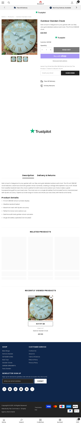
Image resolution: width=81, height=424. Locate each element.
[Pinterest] (16, 389)
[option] (40, 316)
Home (3, 17)
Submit (40, 381)
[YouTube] (27, 389)
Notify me (40, 324)
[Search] (9, 2)
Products (11, 17)
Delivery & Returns (46, 175)
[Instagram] (10, 389)
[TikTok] (21, 389)
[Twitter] (32, 389)
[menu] (3, 2)
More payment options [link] (60, 61)
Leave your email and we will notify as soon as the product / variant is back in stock (57, 67)
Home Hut (40, 328)
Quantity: (43, 45)
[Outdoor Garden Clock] (40, 308)
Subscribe (70, 73)
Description (28, 175)
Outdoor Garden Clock (40, 331)
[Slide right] (76, 7)
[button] (13, 59)
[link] (21, 7)
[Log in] (72, 2)
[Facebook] (4, 389)
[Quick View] (51, 297)
